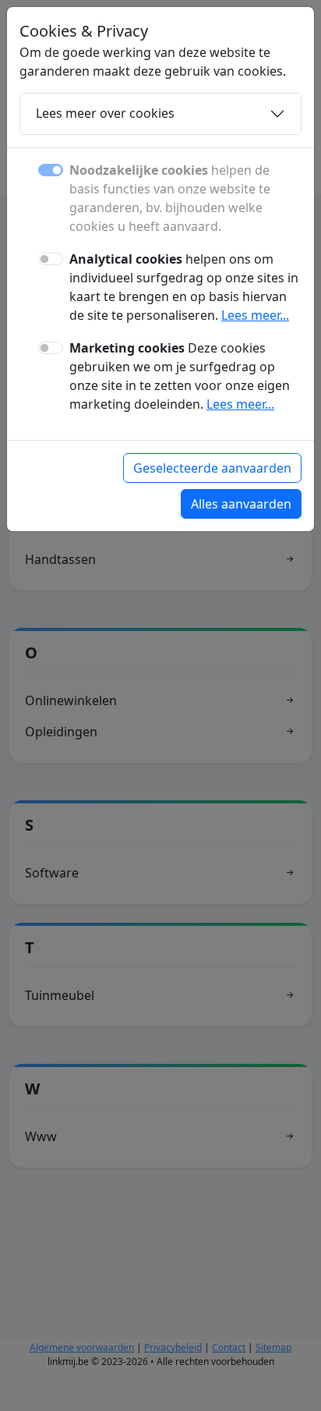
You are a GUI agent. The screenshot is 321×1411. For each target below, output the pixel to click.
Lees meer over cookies (105, 113)
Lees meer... (255, 315)
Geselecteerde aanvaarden (212, 468)
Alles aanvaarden (241, 503)
